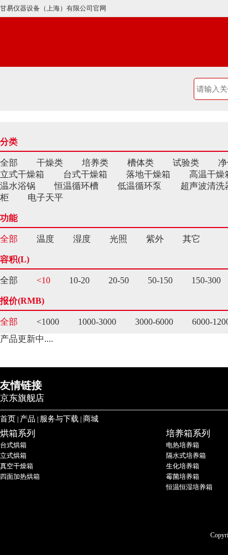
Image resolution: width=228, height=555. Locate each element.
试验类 (186, 162)
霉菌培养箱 (182, 476)
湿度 (82, 239)
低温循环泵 (139, 186)
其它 (191, 239)
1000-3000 (97, 321)
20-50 (118, 280)
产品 (27, 419)
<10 (43, 280)
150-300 (206, 280)
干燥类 (50, 162)
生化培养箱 (182, 466)
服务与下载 (59, 419)
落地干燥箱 (148, 174)
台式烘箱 (13, 445)
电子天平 (45, 197)
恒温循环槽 (76, 186)
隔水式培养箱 (186, 455)
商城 (91, 419)
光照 (118, 239)
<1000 (48, 321)
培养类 (95, 162)
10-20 (79, 280)
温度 (45, 239)
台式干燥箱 (85, 174)
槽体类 (140, 162)
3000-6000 (154, 321)
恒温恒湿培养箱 (189, 487)
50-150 (160, 280)
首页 (7, 419)
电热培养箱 (182, 445)
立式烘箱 (13, 455)
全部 (9, 162)
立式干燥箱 (22, 174)
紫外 (155, 239)
